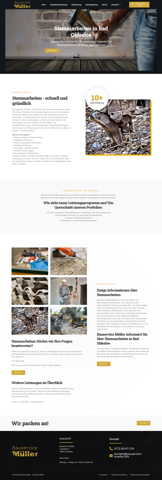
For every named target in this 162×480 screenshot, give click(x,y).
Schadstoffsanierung (58, 4)
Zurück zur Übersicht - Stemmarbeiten (28, 402)
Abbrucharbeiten (27, 388)
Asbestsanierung (18, 391)
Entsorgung (65, 391)
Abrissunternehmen (42, 388)
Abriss (104, 4)
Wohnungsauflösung (20, 396)
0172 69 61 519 (18, 361)
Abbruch (15, 388)
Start (44, 4)
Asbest (54, 388)
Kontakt (114, 4)
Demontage (31, 391)
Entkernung (76, 4)
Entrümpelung (92, 4)
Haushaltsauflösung (20, 394)
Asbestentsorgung (65, 388)
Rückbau (48, 394)
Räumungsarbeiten (36, 394)
